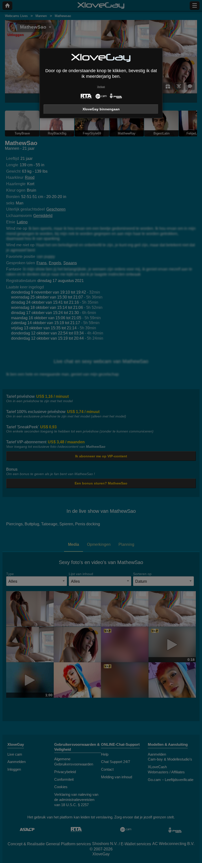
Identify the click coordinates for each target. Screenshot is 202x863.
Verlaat (101, 86)
